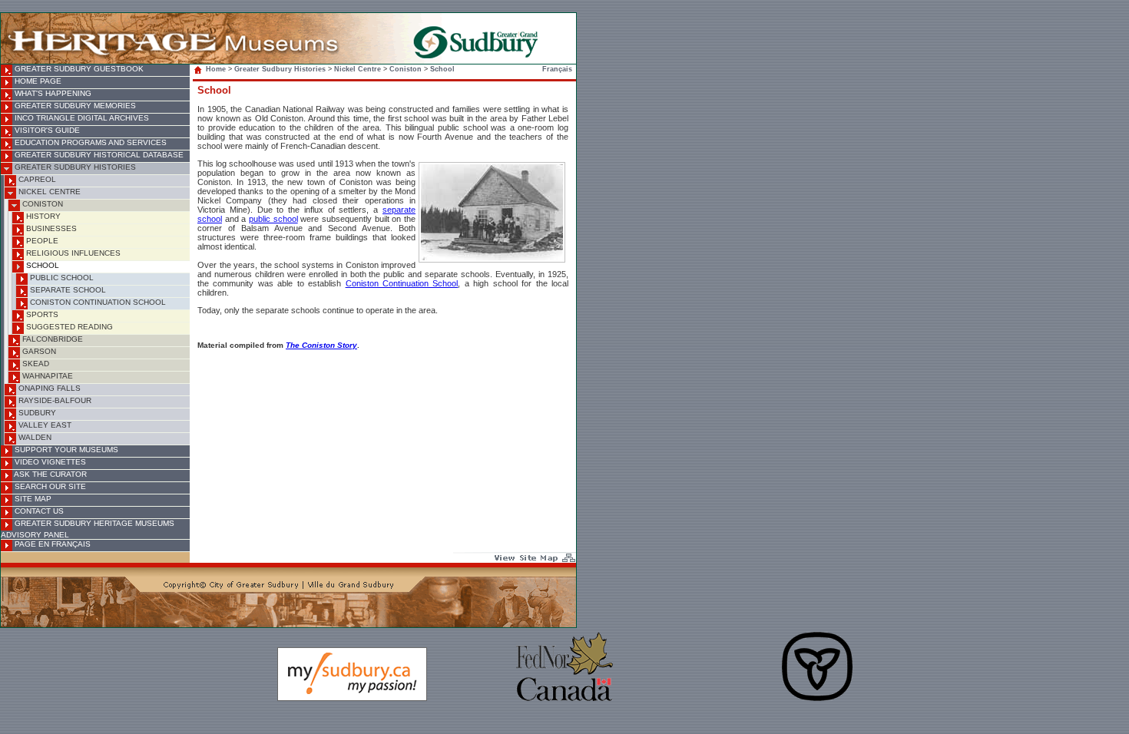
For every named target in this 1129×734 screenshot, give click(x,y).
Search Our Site (49, 486)
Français (557, 69)
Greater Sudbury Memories (74, 105)
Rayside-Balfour (53, 400)
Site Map (31, 498)
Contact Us (38, 511)
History (42, 216)
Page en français (51, 544)
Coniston (41, 204)
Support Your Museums (65, 449)
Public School (61, 277)
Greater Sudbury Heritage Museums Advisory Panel (87, 529)
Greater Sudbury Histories (74, 167)
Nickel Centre (48, 191)
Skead (34, 363)
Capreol (36, 179)
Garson (38, 351)
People (41, 240)
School (41, 265)
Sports (41, 314)
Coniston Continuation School (97, 302)
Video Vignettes (49, 462)
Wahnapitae (46, 376)
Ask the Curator (49, 474)
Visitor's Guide (46, 130)
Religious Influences (72, 253)
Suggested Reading (68, 326)
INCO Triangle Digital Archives (80, 118)
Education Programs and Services (89, 142)
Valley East (43, 425)
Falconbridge (51, 339)
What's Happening (51, 93)
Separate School (67, 290)
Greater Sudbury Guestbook (78, 68)
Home (216, 69)
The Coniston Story (321, 345)
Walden (33, 437)
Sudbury (36, 412)
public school (273, 218)
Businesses (50, 228)
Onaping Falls (48, 388)
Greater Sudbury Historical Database (98, 154)
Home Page (36, 81)
